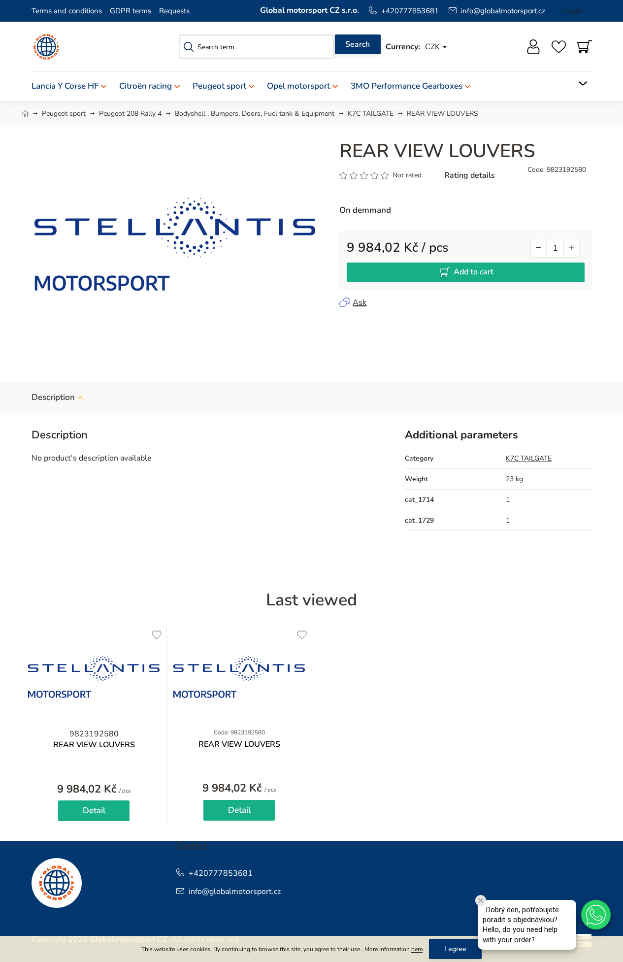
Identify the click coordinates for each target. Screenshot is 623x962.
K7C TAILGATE (529, 458)
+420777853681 (410, 11)
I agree (455, 949)
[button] (596, 914)
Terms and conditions (67, 11)
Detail (94, 810)
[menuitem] (72, 86)
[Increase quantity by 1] (571, 247)
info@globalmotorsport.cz (503, 11)
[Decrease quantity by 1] (539, 247)
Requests (174, 11)
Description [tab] (53, 397)
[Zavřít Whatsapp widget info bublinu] (480, 900)
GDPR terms (130, 11)
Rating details (469, 175)
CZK (433, 46)
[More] (576, 83)
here (417, 949)
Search (357, 44)
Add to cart (473, 271)
